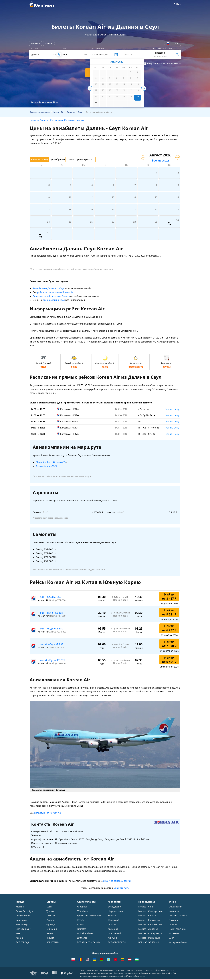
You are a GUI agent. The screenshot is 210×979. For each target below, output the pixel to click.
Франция (51, 924)
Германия (51, 928)
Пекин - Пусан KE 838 (50, 612)
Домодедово (114, 906)
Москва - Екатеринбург (150, 933)
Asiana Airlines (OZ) (46, 465)
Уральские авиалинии (89, 915)
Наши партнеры (177, 928)
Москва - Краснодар (149, 920)
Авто (47, 43)
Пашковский (114, 933)
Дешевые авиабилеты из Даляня (51, 296)
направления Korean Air (47, 812)
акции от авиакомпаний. (117, 880)
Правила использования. (151, 973)
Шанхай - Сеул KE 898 (50, 644)
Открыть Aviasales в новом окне (164, 63)
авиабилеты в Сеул (54, 299)
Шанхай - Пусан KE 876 (51, 660)
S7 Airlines (82, 911)
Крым (49, 906)
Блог (171, 937)
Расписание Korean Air (62, 120)
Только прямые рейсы (79, 159)
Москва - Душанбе (148, 928)
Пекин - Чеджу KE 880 (50, 628)
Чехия (49, 933)
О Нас (177, 4)
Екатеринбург (23, 928)
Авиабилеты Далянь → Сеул (49, 288)
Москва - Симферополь (150, 911)
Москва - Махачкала (149, 937)
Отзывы (173, 924)
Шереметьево (115, 911)
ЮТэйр (80, 920)
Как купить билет (178, 942)
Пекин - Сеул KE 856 (49, 597)
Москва (20, 906)
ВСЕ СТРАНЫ (52, 942)
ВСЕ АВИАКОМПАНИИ (88, 942)
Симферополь (23, 915)
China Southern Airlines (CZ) (51, 462)
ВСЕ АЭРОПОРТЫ (117, 942)
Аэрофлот (82, 906)
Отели (34, 43)
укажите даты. (122, 887)
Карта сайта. (167, 973)
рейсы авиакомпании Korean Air (55, 292)
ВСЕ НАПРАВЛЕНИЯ (148, 942)
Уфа (18, 933)
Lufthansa (82, 937)
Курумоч (112, 937)
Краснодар (21, 920)
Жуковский (113, 920)
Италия (50, 920)
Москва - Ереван (147, 915)
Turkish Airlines (85, 933)
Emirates (81, 928)
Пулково (112, 924)
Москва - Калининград (150, 924)
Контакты (174, 911)
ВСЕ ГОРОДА (22, 942)
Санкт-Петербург (25, 911)
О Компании (175, 906)
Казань (19, 937)
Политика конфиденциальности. (127, 973)
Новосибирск (23, 924)
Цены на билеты (39, 120)
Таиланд (50, 915)
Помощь (173, 920)
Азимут (81, 924)
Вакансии (174, 933)
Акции (80, 120)
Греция (50, 937)
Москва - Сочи (146, 906)
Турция (50, 911)
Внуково (112, 915)
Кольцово (113, 928)
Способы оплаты (178, 915)
